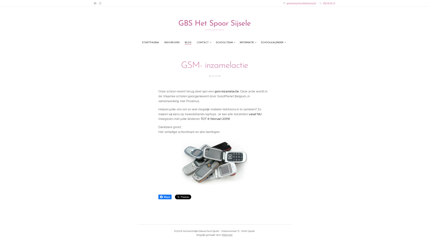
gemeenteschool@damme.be (301, 3)
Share (167, 197)
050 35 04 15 (329, 3)
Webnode (227, 234)
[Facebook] (95, 3)
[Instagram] (100, 3)
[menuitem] (152, 42)
